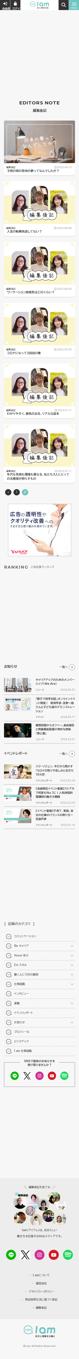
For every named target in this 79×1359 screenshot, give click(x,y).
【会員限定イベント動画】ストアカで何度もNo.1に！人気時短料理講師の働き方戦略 (55, 792)
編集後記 (11, 167)
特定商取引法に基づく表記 (41, 1299)
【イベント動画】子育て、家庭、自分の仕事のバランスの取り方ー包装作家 (54, 814)
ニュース (40, 690)
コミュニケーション (25, 936)
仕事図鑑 (19, 984)
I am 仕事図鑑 (23, 1051)
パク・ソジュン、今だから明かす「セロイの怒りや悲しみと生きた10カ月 (55, 770)
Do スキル (20, 965)
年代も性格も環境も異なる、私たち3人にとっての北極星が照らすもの (38, 476)
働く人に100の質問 (26, 974)
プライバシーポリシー (41, 1291)
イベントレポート (44, 780)
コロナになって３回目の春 (24, 353)
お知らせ (19, 1022)
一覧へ (63, 667)
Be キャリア (21, 946)
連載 (17, 1003)
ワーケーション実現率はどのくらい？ (31, 292)
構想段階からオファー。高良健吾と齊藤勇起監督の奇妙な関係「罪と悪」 (55, 729)
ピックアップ (21, 1041)
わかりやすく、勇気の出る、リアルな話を (33, 413)
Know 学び (21, 955)
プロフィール (21, 1031)
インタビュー (21, 993)
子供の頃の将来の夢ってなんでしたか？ (33, 170)
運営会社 (41, 1283)
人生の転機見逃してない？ (24, 231)
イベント (40, 717)
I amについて (41, 1275)
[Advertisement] (39, 41)
